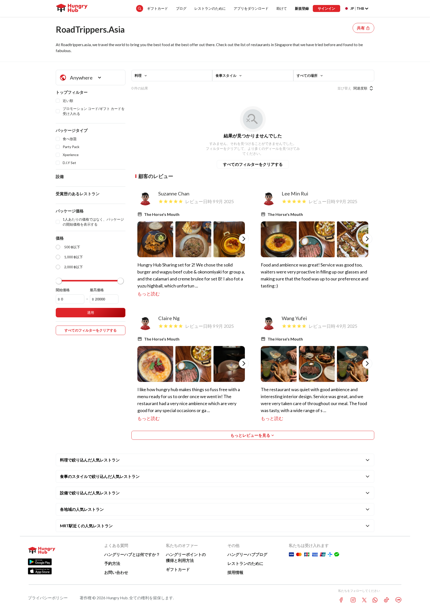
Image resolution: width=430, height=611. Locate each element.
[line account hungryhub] (398, 600)
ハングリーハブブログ (247, 554)
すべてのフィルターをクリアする (253, 164)
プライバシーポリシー (48, 597)
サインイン (326, 8)
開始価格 (63, 290)
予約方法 (112, 563)
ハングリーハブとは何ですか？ (132, 554)
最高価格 (97, 290)
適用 (90, 312)
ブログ (181, 8)
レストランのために (210, 8)
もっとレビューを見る (250, 435)
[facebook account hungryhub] (341, 600)
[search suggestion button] (139, 8)
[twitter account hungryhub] (364, 600)
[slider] (59, 281)
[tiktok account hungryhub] (386, 600)
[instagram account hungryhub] (353, 600)
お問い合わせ (116, 572)
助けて (281, 8)
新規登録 (302, 8)
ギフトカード (157, 8)
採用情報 (235, 572)
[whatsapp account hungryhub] (375, 600)
